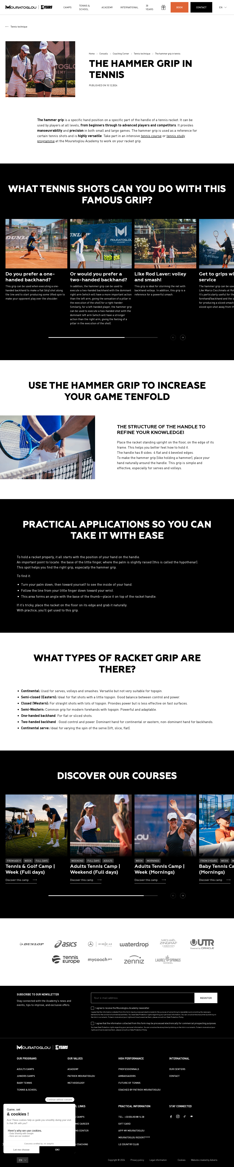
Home (92, 53)
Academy (107, 7)
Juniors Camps (26, 1075)
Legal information (158, 1160)
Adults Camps (25, 1069)
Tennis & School (84, 7)
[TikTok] (184, 1116)
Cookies (182, 1160)
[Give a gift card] (163, 7)
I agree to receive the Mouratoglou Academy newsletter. (122, 1008)
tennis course (151, 136)
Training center (78, 1130)
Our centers (177, 1069)
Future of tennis (129, 1082)
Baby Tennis (24, 1082)
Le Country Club (128, 1144)
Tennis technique (19, 26)
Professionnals (128, 1069)
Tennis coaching (77, 1144)
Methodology (75, 1082)
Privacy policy (137, 1160)
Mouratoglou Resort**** (134, 1137)
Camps (67, 7)
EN (220, 7)
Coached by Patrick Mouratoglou (139, 1089)
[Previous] (173, 337)
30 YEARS (149, 7)
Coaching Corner (121, 53)
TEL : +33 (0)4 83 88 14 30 (131, 1116)
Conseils (103, 53)
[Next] (183, 337)
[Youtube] (191, 1116)
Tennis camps (75, 1116)
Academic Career (78, 1123)
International (129, 7)
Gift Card (124, 1123)
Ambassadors (127, 1075)
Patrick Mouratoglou (81, 1075)
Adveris (213, 1160)
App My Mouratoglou (131, 1130)
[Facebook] (171, 1116)
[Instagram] (178, 1116)
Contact (174, 1075)
